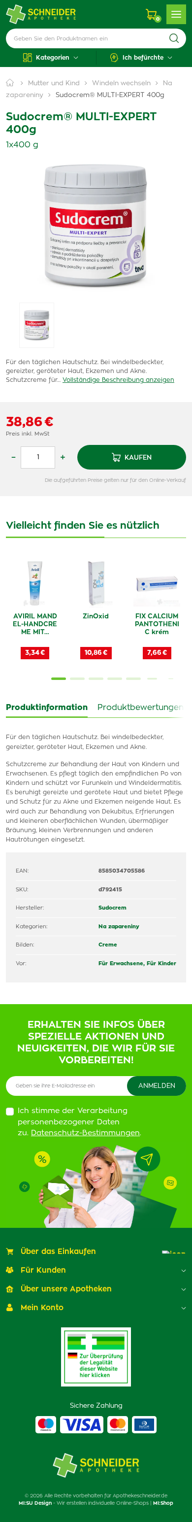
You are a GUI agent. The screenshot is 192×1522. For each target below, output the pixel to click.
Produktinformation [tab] (47, 707)
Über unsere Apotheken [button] (66, 1289)
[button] (51, 57)
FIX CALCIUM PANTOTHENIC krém (157, 624)
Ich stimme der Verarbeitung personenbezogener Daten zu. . (79, 1122)
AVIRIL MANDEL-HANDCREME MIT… (35, 624)
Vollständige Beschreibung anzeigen (118, 380)
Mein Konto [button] (42, 1308)
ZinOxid (96, 616)
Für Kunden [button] (43, 1270)
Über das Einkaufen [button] (58, 1251)
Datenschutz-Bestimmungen (85, 1133)
